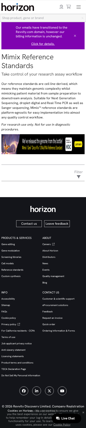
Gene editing (8, 244)
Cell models (7, 263)
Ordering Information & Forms (58, 330)
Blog (44, 282)
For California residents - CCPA (18, 330)
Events (46, 269)
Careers (46, 244)
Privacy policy (9, 324)
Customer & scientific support (58, 298)
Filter (78, 172)
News (45, 263)
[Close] (75, 36)
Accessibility (8, 298)
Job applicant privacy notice (16, 343)
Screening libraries (11, 257)
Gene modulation (10, 250)
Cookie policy (8, 318)
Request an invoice (52, 318)
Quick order (48, 324)
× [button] (83, 412)
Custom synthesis (11, 276)
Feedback (47, 311)
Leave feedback (57, 223)
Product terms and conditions (17, 362)
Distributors (48, 257)
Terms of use (8, 337)
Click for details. (43, 44)
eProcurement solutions (55, 305)
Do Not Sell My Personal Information (20, 375)
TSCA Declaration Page (13, 369)
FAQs (4, 311)
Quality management (53, 276)
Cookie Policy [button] (61, 424)
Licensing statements (12, 356)
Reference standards (12, 269)
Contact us (29, 223)
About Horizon (50, 250)
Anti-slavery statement (13, 350)
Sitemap (5, 305)
